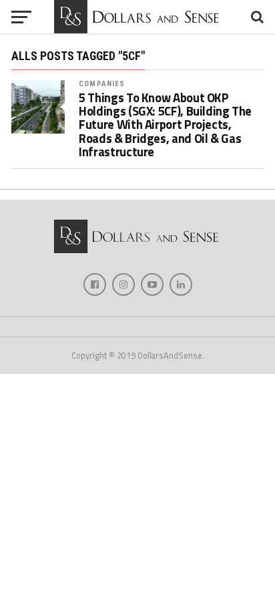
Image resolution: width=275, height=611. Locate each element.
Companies (102, 83)
